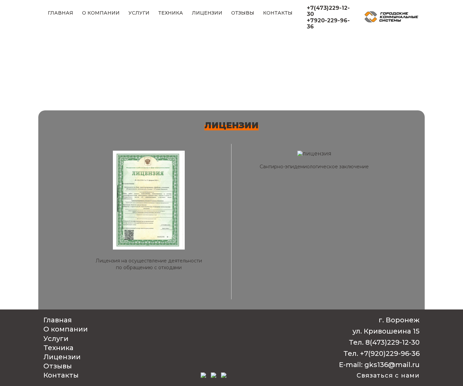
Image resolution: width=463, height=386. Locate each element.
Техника (170, 13)
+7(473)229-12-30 (328, 11)
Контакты (278, 13)
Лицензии (207, 13)
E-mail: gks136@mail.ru (379, 365)
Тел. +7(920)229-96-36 (381, 353)
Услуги (138, 13)
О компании (101, 13)
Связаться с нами (388, 375)
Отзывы (242, 13)
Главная (60, 13)
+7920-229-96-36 (328, 24)
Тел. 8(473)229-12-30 (384, 342)
